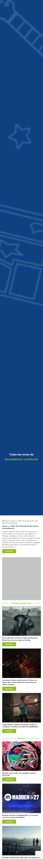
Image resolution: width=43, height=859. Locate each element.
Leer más (9, 551)
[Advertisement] (21, 578)
